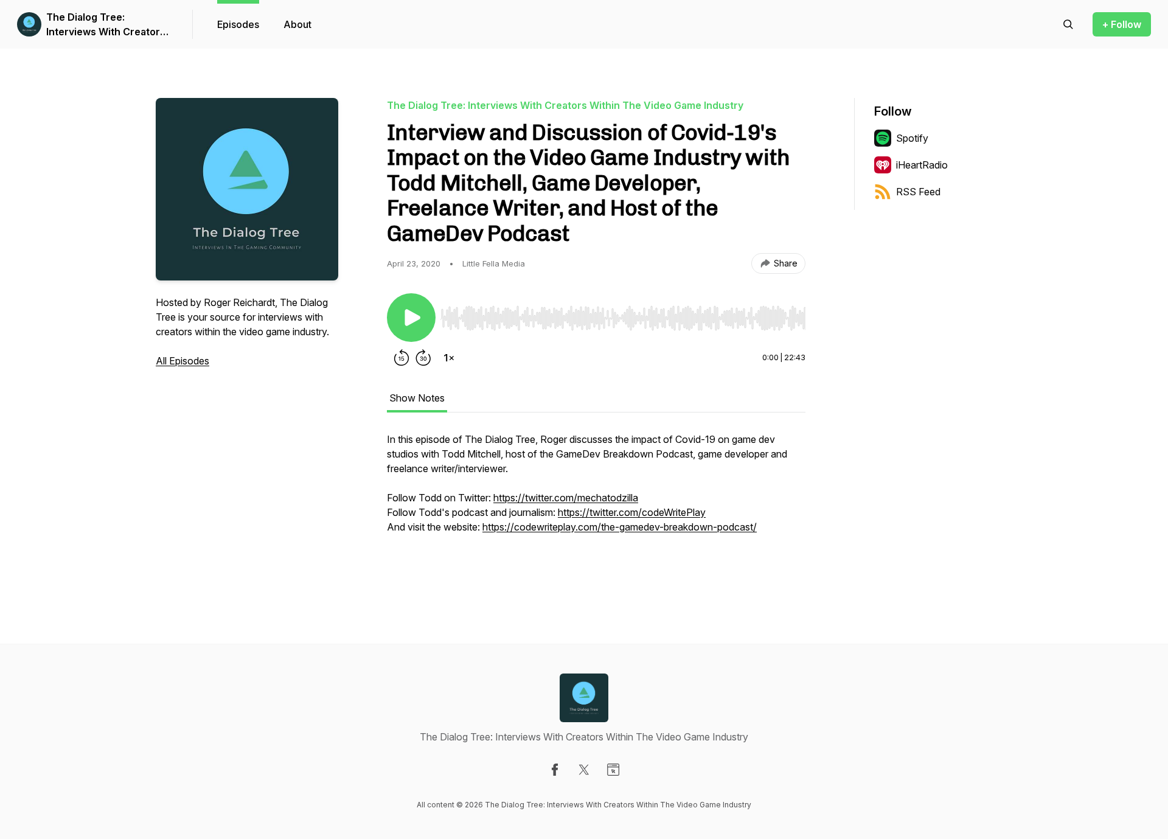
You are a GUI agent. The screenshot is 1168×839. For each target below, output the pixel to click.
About (297, 24)
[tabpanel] (596, 504)
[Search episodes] (1068, 24)
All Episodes (182, 361)
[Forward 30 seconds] (423, 357)
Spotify (912, 138)
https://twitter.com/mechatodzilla (565, 498)
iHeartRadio (922, 165)
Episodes (238, 24)
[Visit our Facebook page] (555, 770)
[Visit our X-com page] (584, 770)
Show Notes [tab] (417, 398)
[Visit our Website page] (613, 770)
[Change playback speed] (449, 357)
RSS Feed (918, 192)
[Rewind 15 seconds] (401, 357)
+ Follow (1121, 24)
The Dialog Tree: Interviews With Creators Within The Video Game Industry (105, 25)
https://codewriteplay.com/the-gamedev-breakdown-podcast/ (619, 527)
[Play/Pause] (411, 317)
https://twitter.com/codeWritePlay (632, 512)
